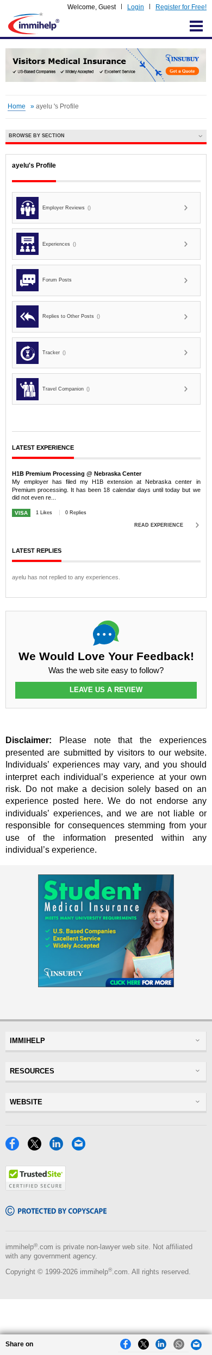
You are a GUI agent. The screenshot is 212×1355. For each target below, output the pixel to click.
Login (135, 7)
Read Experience (158, 525)
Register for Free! (181, 7)
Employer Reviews (66, 207)
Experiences (59, 244)
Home (17, 106)
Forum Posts (57, 280)
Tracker (54, 352)
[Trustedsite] (35, 1188)
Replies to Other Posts (71, 316)
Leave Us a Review (106, 690)
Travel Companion (66, 389)
